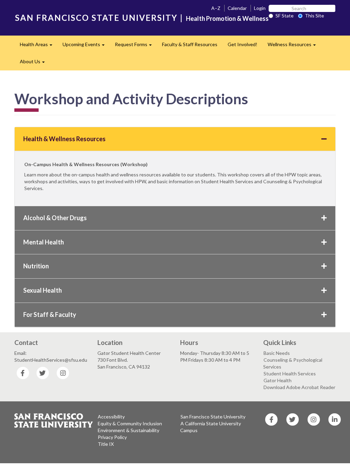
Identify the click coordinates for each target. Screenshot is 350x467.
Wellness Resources (294, 46)
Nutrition (36, 266)
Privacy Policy (112, 437)
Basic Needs (277, 353)
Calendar (237, 8)
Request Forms (136, 46)
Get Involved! (242, 44)
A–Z (215, 8)
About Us (35, 63)
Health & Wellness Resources (64, 139)
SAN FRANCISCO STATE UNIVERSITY (96, 18)
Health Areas (38, 46)
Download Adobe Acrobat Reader (299, 387)
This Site (314, 15)
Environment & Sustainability (128, 430)
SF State (284, 15)
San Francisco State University (212, 416)
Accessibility (111, 416)
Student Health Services (290, 373)
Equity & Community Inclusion (130, 423)
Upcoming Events (86, 46)
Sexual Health (42, 290)
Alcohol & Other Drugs (55, 218)
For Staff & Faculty (49, 314)
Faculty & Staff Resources (189, 44)
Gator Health (278, 380)
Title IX (106, 444)
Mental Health (43, 242)
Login (260, 8)
